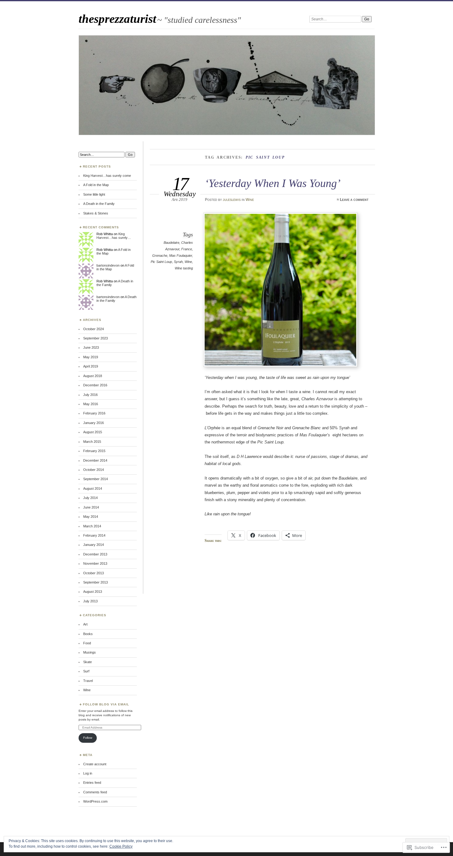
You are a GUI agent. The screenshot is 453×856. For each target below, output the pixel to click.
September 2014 (95, 479)
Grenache (159, 255)
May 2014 (90, 516)
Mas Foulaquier (180, 255)
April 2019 (90, 366)
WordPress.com (95, 801)
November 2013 (95, 563)
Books (88, 634)
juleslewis (232, 199)
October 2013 (93, 573)
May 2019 (90, 357)
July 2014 (90, 498)
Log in (87, 773)
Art (85, 624)
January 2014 (93, 544)
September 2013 (95, 582)
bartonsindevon (108, 265)
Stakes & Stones (95, 213)
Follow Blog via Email (106, 704)
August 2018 (92, 376)
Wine (250, 199)
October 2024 (93, 329)
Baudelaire (171, 242)
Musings (89, 652)
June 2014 (91, 507)
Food (87, 643)
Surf (86, 671)
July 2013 (90, 601)
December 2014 (95, 460)
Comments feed (95, 792)
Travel (88, 681)
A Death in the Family (99, 204)
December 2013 (95, 554)
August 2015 (92, 432)
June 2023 (91, 347)
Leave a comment (354, 199)
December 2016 (95, 385)
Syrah (178, 262)
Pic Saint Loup (161, 262)
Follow (87, 737)
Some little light (94, 194)
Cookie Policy (121, 846)
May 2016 (90, 404)
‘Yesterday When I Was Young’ (273, 183)
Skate (87, 662)
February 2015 (94, 451)
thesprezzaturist (117, 18)
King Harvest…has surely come (107, 175)
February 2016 (94, 413)
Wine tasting (184, 268)
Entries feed (92, 782)
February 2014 (94, 535)
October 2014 (93, 470)
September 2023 (95, 338)
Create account (94, 764)
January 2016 (93, 423)
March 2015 (92, 441)
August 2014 (92, 488)
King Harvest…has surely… (113, 235)
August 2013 (92, 591)
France (186, 249)
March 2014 (92, 526)
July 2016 (90, 395)
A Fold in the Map (96, 185)
